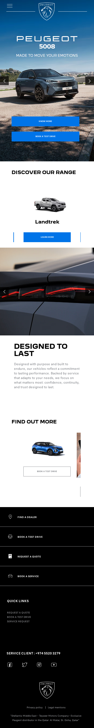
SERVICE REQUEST (18, 621)
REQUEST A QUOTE (18, 612)
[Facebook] (10, 664)
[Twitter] (24, 664)
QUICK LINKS (18, 601)
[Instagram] (39, 664)
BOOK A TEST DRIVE (19, 617)
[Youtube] (53, 664)
